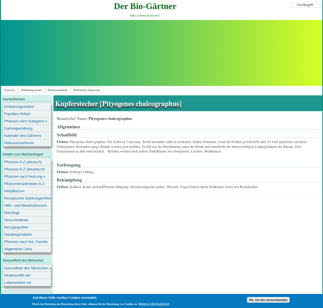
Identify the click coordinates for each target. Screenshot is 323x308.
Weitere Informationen (153, 304)
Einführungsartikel (31, 90)
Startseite (9, 90)
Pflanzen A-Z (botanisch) (24, 169)
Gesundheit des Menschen (26, 268)
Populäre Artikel (17, 114)
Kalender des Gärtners (22, 136)
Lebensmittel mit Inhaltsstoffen (17, 283)
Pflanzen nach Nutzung (23, 176)
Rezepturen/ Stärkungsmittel (27, 198)
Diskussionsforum (57, 90)
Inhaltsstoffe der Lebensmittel (17, 276)
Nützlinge (12, 213)
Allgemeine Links (18, 249)
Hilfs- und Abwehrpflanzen (25, 205)
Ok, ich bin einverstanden (268, 300)
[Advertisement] (161, 53)
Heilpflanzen (14, 191)
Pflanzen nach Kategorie (24, 121)
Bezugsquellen (16, 227)
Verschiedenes (16, 220)
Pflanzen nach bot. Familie (26, 242)
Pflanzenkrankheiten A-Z (24, 184)
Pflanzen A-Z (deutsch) (23, 162)
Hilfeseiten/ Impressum (86, 90)
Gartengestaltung (18, 128)
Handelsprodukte (18, 234)
